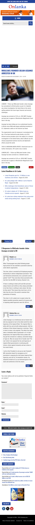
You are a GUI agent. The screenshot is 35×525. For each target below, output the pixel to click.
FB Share (4, 167)
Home (5, 428)
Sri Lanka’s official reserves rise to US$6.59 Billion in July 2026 (16, 477)
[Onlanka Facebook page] (3, 508)
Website (4, 414)
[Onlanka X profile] (7, 508)
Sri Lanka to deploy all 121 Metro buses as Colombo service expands (15, 469)
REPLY (31, 167)
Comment (5, 382)
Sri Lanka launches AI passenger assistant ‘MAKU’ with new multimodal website (17, 473)
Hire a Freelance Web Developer (10, 455)
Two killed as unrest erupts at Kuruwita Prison (19, 485)
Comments (15, 66)
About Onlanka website (8, 520)
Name (3, 402)
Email (3, 408)
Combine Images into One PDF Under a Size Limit (14, 460)
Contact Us (19, 520)
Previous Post (8, 241)
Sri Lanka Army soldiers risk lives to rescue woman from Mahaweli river (17, 481)
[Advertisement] (17, 45)
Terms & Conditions (28, 520)
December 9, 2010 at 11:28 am (16, 315)
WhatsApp (11, 167)
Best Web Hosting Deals (8, 457)
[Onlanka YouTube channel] (11, 508)
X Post (17, 167)
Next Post (28, 241)
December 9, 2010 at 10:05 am (16, 259)
